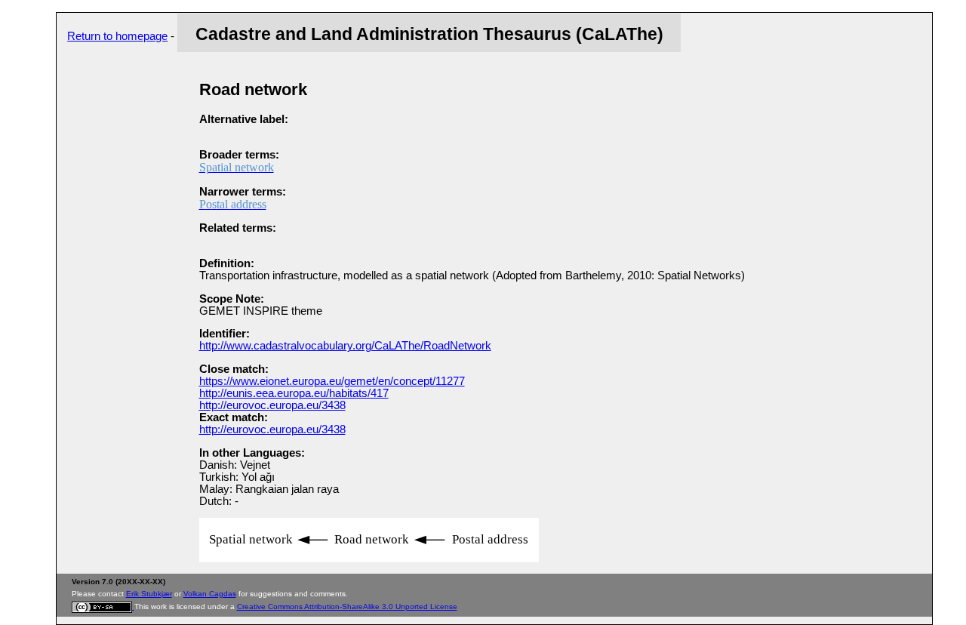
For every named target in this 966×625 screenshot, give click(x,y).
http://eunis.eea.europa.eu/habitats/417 (294, 393)
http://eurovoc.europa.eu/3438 (272, 405)
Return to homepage (117, 36)
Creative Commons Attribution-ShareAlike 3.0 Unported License (347, 606)
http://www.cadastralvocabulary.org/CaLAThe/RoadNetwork (345, 346)
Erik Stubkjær (149, 594)
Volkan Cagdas (209, 594)
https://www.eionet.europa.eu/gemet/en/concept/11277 (332, 381)
